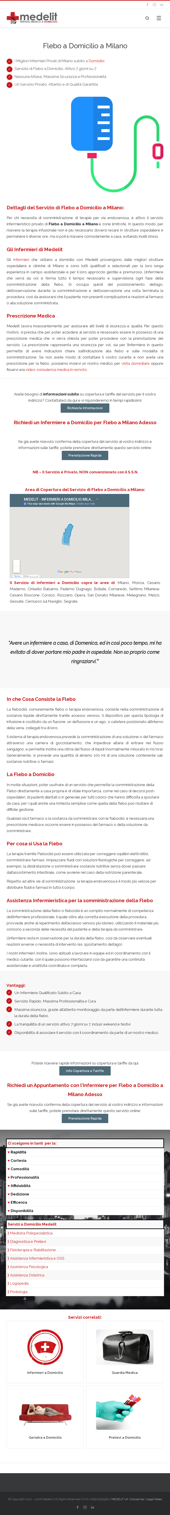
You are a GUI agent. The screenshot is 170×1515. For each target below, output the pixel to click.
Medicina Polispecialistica (31, 1233)
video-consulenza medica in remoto (56, 369)
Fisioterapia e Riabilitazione (33, 1250)
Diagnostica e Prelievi (27, 1241)
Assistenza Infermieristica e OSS (37, 1258)
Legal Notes (154, 1499)
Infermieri (21, 259)
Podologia (18, 1291)
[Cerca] (147, 18)
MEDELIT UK (120, 1499)
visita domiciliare (136, 363)
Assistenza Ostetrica (27, 1275)
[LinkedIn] (161, 4)
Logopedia (19, 1283)
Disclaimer (137, 1499)
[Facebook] (147, 4)
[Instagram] (154, 4)
